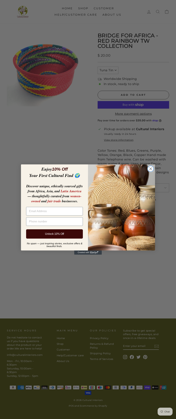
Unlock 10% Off (54, 233)
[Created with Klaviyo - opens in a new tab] (88, 252)
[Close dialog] (151, 169)
